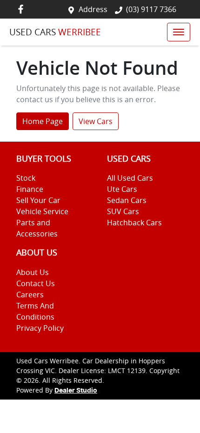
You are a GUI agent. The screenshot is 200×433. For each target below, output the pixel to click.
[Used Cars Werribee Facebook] (22, 9)
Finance (29, 189)
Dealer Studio (75, 390)
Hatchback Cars (134, 222)
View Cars (96, 121)
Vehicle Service (42, 211)
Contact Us (35, 283)
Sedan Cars (127, 200)
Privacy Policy (40, 328)
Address (93, 9)
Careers (30, 294)
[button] (178, 32)
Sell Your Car (38, 200)
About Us (32, 272)
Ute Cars (122, 189)
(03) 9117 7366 (151, 9)
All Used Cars (130, 178)
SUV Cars (123, 211)
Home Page (42, 121)
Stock (25, 178)
